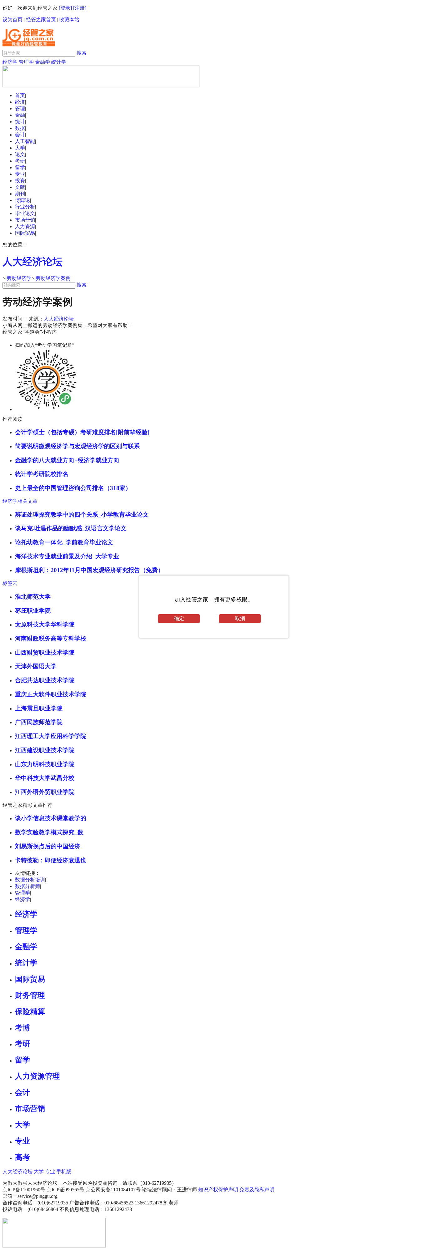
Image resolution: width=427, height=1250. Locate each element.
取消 (240, 618)
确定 (179, 618)
